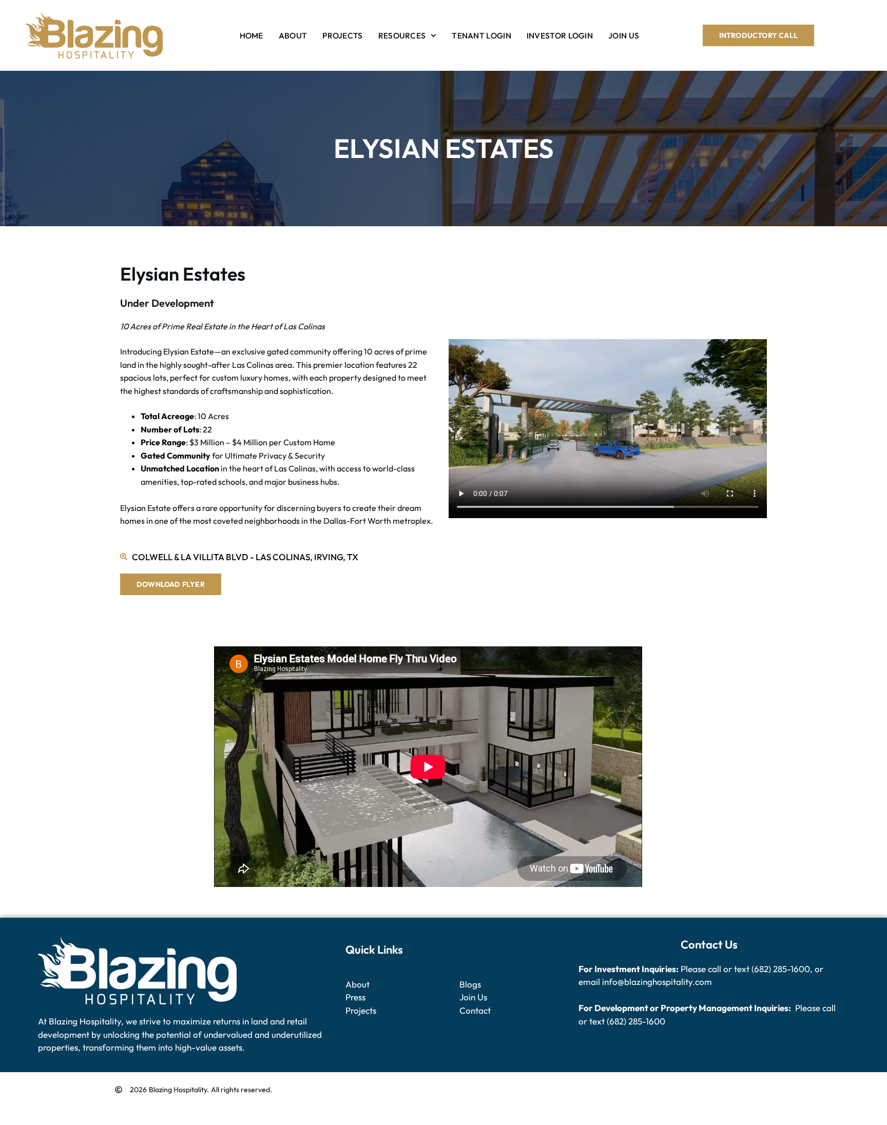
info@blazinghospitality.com (657, 981)
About (293, 35)
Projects (342, 35)
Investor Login (560, 35)
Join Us (623, 35)
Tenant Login (481, 35)
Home (251, 35)
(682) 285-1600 (780, 968)
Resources (402, 35)
